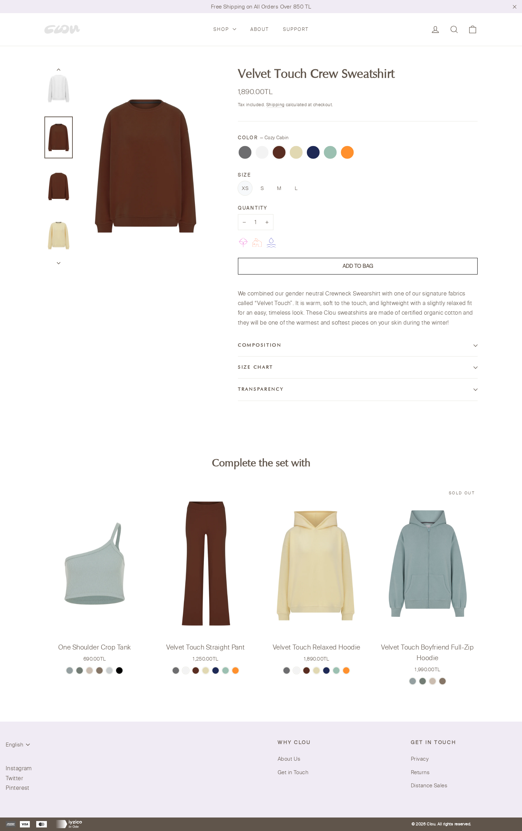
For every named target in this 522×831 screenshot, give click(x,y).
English (14, 744)
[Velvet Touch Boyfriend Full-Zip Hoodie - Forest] (422, 681)
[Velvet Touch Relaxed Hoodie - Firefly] (346, 670)
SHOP (222, 29)
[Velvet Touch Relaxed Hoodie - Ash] (286, 670)
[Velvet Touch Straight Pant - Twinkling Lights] (205, 670)
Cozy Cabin (279, 152)
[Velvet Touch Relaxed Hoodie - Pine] (336, 670)
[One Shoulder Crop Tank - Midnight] (119, 670)
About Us (289, 758)
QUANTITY (252, 208)
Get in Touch (293, 772)
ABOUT (259, 29)
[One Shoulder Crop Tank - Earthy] (69, 670)
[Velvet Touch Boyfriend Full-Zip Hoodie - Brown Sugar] (442, 681)
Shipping (275, 104)
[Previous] (58, 71)
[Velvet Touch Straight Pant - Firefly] (235, 670)
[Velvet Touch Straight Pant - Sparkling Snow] (185, 670)
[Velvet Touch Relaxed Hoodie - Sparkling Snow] (296, 670)
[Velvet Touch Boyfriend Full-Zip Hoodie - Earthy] (412, 681)
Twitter (14, 778)
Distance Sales (429, 785)
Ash (245, 152)
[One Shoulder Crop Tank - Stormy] (109, 670)
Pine (330, 152)
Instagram (19, 768)
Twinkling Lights (296, 152)
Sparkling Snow (262, 152)
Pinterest (17, 787)
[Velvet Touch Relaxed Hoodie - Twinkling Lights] (316, 670)
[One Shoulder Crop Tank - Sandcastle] (89, 670)
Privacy (420, 758)
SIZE (244, 175)
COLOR (263, 137)
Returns (420, 772)
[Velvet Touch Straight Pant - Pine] (225, 670)
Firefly (347, 152)
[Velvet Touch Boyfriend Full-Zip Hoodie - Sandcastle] (432, 681)
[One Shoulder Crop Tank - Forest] (79, 670)
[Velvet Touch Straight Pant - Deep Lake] (215, 670)
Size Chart (255, 367)
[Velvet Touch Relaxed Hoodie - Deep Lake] (326, 670)
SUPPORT (296, 29)
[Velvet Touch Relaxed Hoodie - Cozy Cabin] (306, 670)
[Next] (58, 261)
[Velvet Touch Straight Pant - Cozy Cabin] (195, 670)
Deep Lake (313, 152)
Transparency (261, 389)
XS (245, 188)
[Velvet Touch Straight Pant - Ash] (175, 670)
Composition (260, 345)
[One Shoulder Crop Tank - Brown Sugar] (99, 670)
